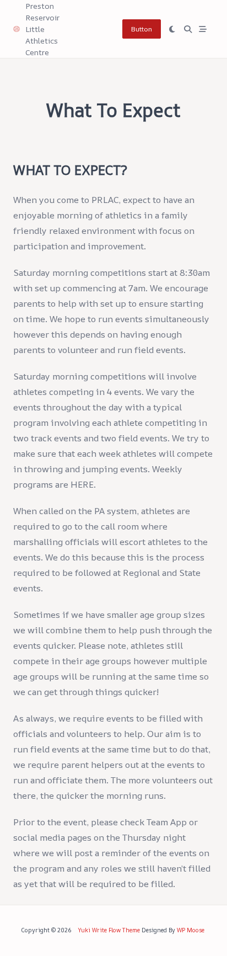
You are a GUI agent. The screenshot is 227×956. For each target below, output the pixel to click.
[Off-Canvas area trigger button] (203, 29)
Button (141, 29)
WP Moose (190, 930)
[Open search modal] (188, 29)
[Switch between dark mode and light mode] (172, 29)
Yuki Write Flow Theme (109, 930)
